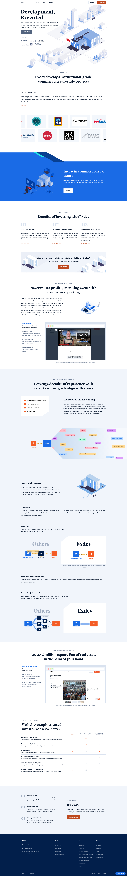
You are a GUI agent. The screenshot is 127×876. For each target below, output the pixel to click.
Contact (92, 2)
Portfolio (51, 2)
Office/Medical (99, 854)
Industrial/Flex (99, 857)
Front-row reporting (83, 851)
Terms (99, 873)
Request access (73, 817)
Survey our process (59, 854)
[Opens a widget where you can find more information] (120, 873)
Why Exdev (81, 848)
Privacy (104, 873)
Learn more (26, 31)
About (37, 2)
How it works (82, 863)
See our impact (58, 851)
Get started (102, 2)
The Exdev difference (84, 860)
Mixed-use (98, 848)
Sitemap (93, 873)
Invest (44, 2)
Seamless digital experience (85, 857)
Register (68, 190)
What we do (58, 848)
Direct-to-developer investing (86, 854)
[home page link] (23, 2)
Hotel (97, 851)
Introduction (57, 845)
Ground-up (98, 845)
